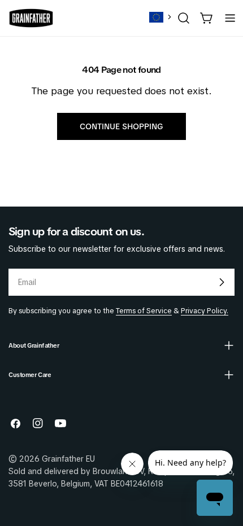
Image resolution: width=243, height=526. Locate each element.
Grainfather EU (68, 459)
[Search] (183, 18)
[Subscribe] (221, 282)
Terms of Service (144, 310)
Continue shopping (121, 126)
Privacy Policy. (204, 310)
